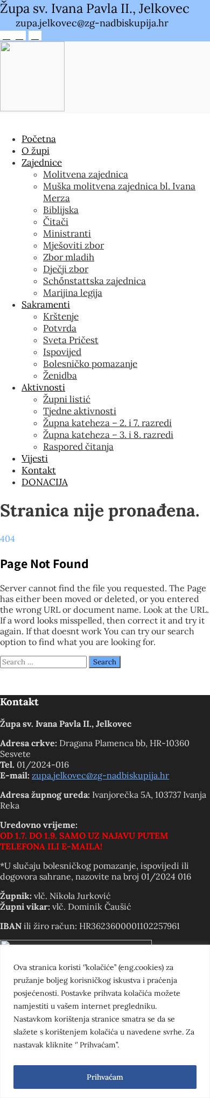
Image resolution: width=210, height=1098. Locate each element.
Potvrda (59, 328)
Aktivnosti (43, 387)
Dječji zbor (65, 269)
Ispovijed (62, 352)
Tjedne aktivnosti (79, 411)
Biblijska (61, 210)
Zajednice (42, 162)
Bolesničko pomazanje (90, 364)
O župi (36, 151)
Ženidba (60, 375)
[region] (105, 1021)
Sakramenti (46, 304)
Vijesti (35, 458)
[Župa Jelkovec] (32, 108)
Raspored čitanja (78, 446)
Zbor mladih (68, 257)
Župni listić (66, 399)
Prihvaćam (105, 1077)
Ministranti (67, 233)
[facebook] (6, 35)
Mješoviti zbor (73, 245)
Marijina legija (72, 293)
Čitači (55, 222)
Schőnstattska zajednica (94, 281)
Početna (39, 139)
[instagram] (19, 35)
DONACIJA (45, 482)
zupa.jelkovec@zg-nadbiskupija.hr (100, 775)
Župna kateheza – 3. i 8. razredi (108, 435)
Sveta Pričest (71, 340)
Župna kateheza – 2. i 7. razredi (107, 423)
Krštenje (61, 316)
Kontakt (39, 470)
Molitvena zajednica (85, 174)
